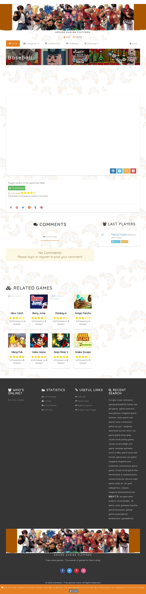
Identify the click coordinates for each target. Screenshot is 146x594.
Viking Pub (17, 352)
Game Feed (83, 401)
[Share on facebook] (10, 208)
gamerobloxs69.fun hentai (121, 404)
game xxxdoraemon (118, 514)
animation (128, 400)
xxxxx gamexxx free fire (126, 505)
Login (68, 37)
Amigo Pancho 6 (83, 314)
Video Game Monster (39, 353)
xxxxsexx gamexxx (123, 448)
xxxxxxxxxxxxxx (130, 474)
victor (129, 430)
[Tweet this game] (23, 208)
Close (75, 591)
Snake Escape (83, 352)
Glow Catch (17, 313)
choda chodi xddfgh (118, 444)
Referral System (85, 405)
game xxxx (121, 457)
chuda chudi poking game (121, 439)
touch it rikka (115, 452)
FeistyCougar (119, 234)
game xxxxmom (127, 408)
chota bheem (123, 501)
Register (78, 37)
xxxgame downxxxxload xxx (122, 492)
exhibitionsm (114, 518)
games (129, 509)
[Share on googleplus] (16, 208)
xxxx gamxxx (115, 413)
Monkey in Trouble (61, 314)
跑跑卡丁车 (114, 496)
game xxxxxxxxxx (117, 509)
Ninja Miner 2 (61, 352)
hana (117, 422)
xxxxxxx (125, 488)
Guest (134, 43)
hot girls (112, 400)
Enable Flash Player (86, 410)
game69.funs (127, 518)
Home (129, 57)
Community (51, 236)
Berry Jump (38, 313)
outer (119, 400)
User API (81, 396)
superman (113, 466)
